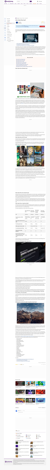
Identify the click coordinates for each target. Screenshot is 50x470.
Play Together (19, 435)
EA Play (22, 103)
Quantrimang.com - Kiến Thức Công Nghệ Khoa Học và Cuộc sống (9, 1)
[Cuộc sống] (5, 37)
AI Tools (27, 3)
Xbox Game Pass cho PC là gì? (20, 60)
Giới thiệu (14, 459)
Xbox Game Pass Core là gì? (20, 61)
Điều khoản (17, 459)
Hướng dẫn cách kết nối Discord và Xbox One (23, 44)
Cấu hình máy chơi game (20, 436)
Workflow (30, 3)
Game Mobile (39, 436)
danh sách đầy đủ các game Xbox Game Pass (27, 336)
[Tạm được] (16, 364)
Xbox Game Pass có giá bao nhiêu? (21, 63)
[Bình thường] (17, 364)
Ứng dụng (24, 459)
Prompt (24, 3)
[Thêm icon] (19, 410)
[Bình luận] (41, 23)
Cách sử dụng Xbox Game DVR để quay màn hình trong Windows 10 (26, 43)
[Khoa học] (5, 40)
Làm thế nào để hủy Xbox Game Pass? (21, 65)
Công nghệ (34, 3)
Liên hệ (27, 459)
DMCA (33, 459)
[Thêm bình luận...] (31, 412)
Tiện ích (40, 3)
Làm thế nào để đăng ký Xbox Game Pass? (22, 64)
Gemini (22, 3)
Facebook (32, 459)
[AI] (5, 19)
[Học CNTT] (5, 30)
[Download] (5, 33)
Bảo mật (19, 459)
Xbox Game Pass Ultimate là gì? (20, 59)
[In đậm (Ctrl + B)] (20, 410)
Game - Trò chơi (19, 433)
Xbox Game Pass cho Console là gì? (21, 62)
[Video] (5, 35)
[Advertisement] (25, 11)
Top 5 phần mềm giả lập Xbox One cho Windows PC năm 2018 (25, 45)
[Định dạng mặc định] (24, 410)
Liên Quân (28, 436)
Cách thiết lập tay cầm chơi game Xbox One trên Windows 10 (25, 359)
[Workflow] (5, 26)
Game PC (38, 435)
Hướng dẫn (22, 459)
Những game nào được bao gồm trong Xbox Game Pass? (24, 66)
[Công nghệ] (5, 28)
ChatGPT (18, 3)
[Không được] (15, 364)
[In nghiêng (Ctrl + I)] (22, 410)
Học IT (38, 3)
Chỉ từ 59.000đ (42, 26)
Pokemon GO (29, 435)
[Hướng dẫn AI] (5, 23)
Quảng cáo (29, 459)
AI (8, 3)
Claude (15, 3)
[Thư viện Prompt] (5, 21)
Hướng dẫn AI (12, 3)
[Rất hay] (18, 364)
